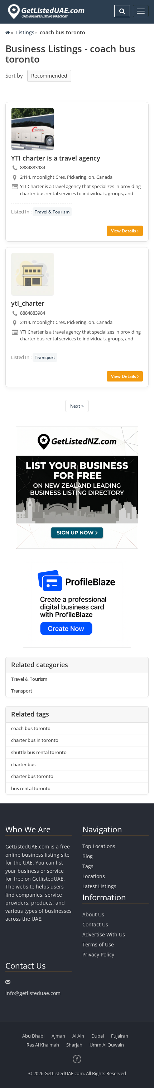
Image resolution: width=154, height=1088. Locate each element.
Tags (87, 866)
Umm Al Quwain (107, 1045)
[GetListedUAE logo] (45, 11)
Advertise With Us (103, 934)
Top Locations (98, 846)
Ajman (58, 1036)
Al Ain (78, 1036)
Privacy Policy (98, 954)
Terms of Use (98, 944)
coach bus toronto (30, 728)
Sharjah (74, 1045)
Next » (77, 406)
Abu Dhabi (33, 1036)
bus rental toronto (30, 788)
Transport (45, 357)
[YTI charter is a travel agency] (32, 129)
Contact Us (95, 924)
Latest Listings (99, 886)
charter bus (23, 764)
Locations (93, 876)
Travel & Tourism (52, 212)
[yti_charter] (32, 274)
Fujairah (119, 1036)
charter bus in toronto (34, 740)
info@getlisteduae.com (33, 993)
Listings (25, 32)
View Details (124, 231)
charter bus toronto (32, 776)
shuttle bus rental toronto (39, 752)
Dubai (97, 1036)
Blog (87, 856)
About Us (93, 914)
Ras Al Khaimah (43, 1045)
